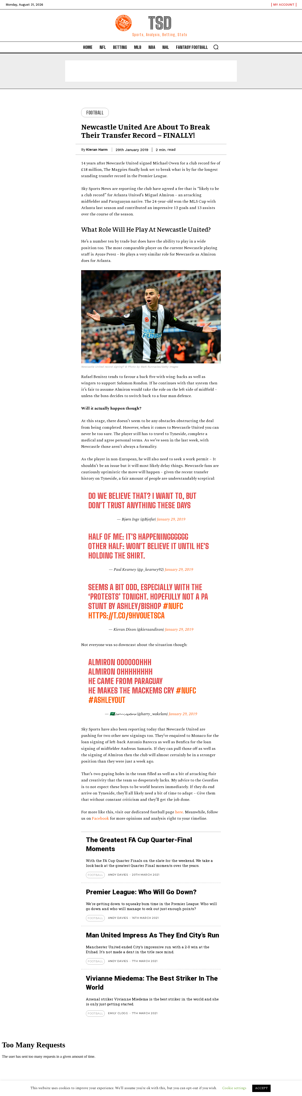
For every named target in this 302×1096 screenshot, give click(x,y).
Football (95, 112)
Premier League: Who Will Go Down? (141, 892)
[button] (216, 47)
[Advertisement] (151, 71)
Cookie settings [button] (234, 1088)
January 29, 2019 (171, 519)
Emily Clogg (118, 1013)
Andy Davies (118, 874)
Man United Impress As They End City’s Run (152, 935)
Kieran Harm (97, 149)
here (179, 812)
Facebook (101, 818)
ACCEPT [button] (261, 1088)
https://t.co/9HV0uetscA (126, 615)
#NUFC (173, 606)
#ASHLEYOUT (107, 700)
